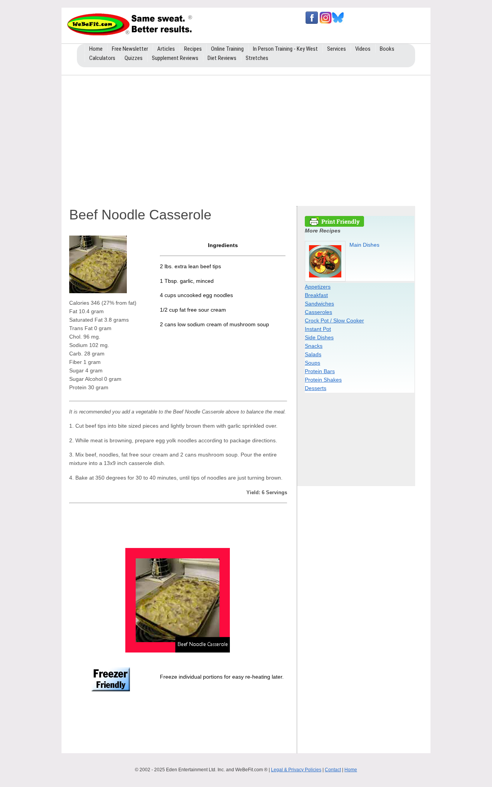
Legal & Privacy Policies (296, 769)
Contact (333, 769)
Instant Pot (318, 329)
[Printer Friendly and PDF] (334, 225)
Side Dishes (319, 337)
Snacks (313, 346)
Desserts (315, 388)
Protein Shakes (323, 380)
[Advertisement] (246, 139)
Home (350, 769)
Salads (313, 354)
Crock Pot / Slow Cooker (334, 320)
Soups (312, 363)
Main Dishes (364, 245)
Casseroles (318, 312)
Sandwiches (319, 304)
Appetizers (318, 287)
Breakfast (316, 295)
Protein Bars (320, 371)
